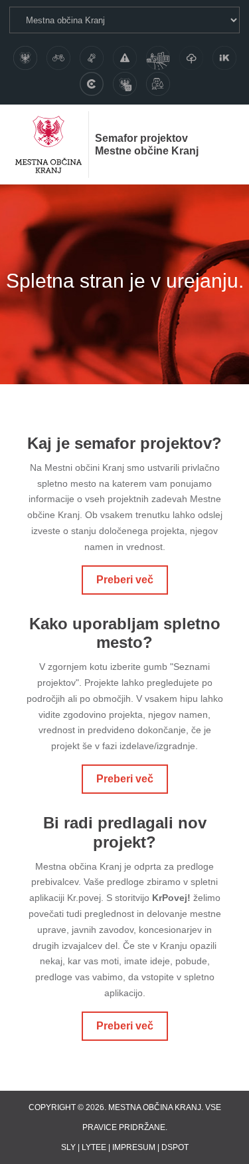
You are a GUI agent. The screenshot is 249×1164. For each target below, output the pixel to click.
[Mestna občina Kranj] (25, 58)
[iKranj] (224, 58)
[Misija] (158, 84)
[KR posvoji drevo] (191, 58)
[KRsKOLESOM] (58, 58)
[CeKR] (92, 84)
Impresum (133, 1147)
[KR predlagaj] (158, 58)
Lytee (94, 1147)
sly (68, 1147)
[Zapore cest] (125, 58)
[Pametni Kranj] (125, 84)
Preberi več (124, 579)
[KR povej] (92, 58)
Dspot (175, 1147)
